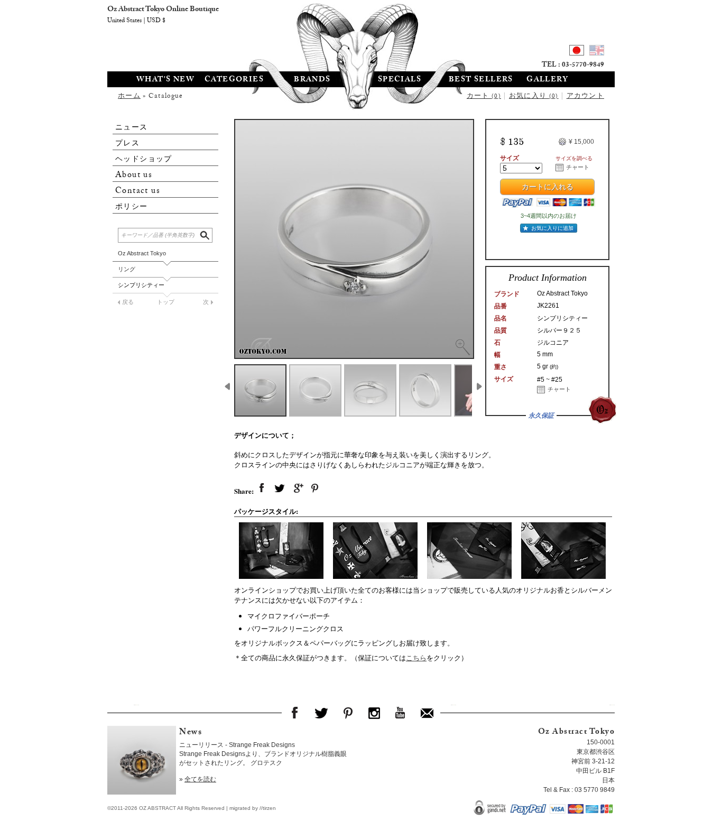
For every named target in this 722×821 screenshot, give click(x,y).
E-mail (427, 713)
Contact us (137, 191)
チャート (577, 167)
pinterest (315, 488)
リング (126, 269)
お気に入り (534, 97)
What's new (165, 80)
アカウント (586, 97)
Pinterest (348, 713)
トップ (165, 302)
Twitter (321, 713)
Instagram (374, 713)
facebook (262, 488)
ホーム (129, 97)
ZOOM (462, 347)
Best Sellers (481, 80)
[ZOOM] (354, 239)
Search (205, 233)
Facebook (295, 713)
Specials (399, 80)
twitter (280, 488)
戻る (128, 302)
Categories (234, 80)
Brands (312, 80)
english (596, 52)
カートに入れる (547, 188)
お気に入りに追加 (552, 228)
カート (484, 97)
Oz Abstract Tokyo (142, 253)
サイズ (509, 158)
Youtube (401, 713)
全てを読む (200, 779)
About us (133, 175)
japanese (576, 52)
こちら (416, 657)
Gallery (547, 80)
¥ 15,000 (581, 141)
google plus (298, 488)
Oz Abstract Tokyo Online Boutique (361, 34)
